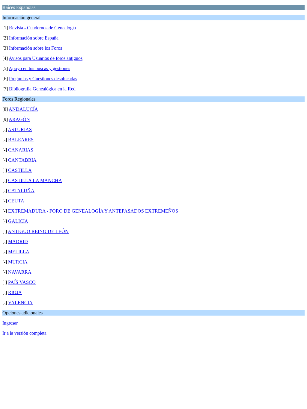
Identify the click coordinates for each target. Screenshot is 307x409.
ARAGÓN (19, 119)
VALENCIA (20, 302)
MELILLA (18, 251)
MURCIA (18, 261)
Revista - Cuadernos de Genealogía (42, 27)
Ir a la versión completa (24, 333)
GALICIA (18, 221)
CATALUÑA (21, 190)
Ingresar (10, 322)
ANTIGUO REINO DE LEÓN (38, 231)
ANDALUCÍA (23, 109)
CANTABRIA (22, 160)
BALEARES (21, 139)
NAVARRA (19, 272)
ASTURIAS (20, 129)
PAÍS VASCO (22, 282)
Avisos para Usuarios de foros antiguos (45, 58)
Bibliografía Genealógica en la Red (42, 88)
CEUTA (16, 200)
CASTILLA (20, 170)
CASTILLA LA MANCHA (35, 180)
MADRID (18, 241)
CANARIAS (20, 149)
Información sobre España (33, 37)
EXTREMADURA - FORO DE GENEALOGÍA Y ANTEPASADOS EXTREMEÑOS (93, 210)
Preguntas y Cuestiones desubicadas (43, 78)
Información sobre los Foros (35, 48)
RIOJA (15, 292)
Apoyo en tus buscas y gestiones (39, 68)
